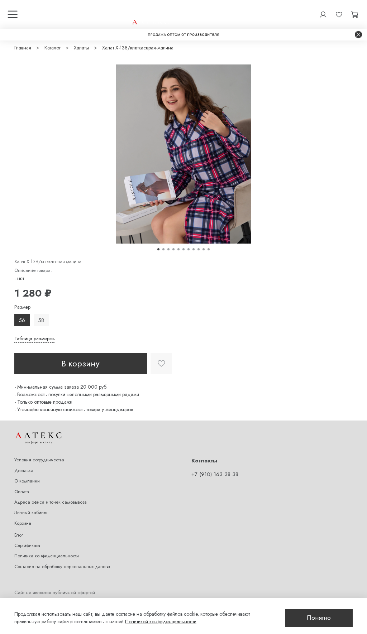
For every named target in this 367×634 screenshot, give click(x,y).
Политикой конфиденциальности (160, 621)
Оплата (21, 492)
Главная (22, 47)
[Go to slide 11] (209, 249)
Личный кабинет (30, 512)
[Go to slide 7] (188, 249)
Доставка (23, 470)
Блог (18, 535)
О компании (27, 481)
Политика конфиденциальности (46, 556)
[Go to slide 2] (163, 249)
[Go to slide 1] (158, 249)
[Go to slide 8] (193, 249)
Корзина (22, 523)
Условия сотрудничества (39, 460)
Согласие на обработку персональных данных (62, 566)
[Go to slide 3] (168, 249)
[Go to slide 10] (203, 249)
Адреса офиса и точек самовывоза (50, 502)
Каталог (52, 47)
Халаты (81, 47)
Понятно (319, 617)
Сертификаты (27, 545)
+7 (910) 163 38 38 (214, 474)
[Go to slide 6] (183, 249)
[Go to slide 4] (173, 249)
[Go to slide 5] (178, 249)
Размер (22, 307)
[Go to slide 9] (198, 249)
